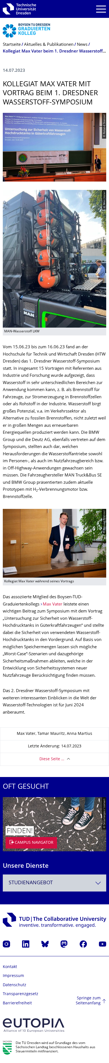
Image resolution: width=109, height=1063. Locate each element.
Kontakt (10, 967)
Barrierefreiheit (17, 1003)
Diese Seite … (51, 759)
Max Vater (52, 604)
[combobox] (54, 883)
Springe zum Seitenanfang (88, 1001)
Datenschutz (14, 985)
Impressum (13, 976)
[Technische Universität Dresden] (19, 9)
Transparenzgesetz (20, 994)
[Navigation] (101, 9)
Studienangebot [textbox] (31, 883)
